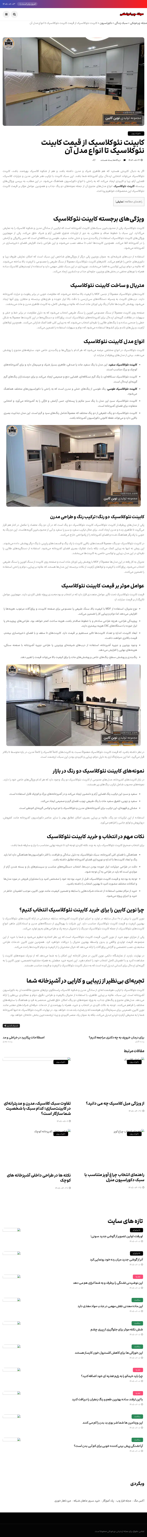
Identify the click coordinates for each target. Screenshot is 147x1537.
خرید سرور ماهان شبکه (87, 1501)
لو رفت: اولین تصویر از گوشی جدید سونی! (117, 1236)
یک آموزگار (108, 1501)
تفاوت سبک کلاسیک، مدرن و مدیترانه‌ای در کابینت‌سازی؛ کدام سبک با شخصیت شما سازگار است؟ (37, 1109)
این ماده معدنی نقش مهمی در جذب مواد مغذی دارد (110, 1306)
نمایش (119, 201)
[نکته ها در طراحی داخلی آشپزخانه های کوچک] (37, 1148)
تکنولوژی (136, 1230)
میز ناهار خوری (62, 1501)
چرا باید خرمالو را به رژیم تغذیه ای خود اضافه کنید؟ (112, 1376)
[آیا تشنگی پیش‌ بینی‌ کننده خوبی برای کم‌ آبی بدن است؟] (12, 1447)
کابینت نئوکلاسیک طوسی (122, 389)
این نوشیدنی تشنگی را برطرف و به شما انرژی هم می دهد (108, 1283)
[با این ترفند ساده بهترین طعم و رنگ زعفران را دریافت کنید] (12, 1400)
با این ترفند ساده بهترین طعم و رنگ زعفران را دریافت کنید (107, 1399)
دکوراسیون (106, 23)
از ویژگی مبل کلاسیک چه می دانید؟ (115, 1103)
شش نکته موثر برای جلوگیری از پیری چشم (117, 1329)
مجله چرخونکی (138, 23)
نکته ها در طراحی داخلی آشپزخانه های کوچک (39, 1178)
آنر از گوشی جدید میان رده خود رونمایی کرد (116, 1259)
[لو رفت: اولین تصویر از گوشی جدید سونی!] (12, 1237)
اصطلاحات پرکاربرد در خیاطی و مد (23, 1039)
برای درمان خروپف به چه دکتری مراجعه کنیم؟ (116, 1039)
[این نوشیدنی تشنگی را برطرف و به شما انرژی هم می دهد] (12, 1284)
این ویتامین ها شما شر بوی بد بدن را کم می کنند (112, 1422)
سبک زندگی (121, 23)
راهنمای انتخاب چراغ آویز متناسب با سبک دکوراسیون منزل (114, 1177)
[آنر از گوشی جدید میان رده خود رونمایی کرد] (12, 1260)
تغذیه (138, 1276)
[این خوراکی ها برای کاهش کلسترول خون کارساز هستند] (12, 1353)
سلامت (137, 1299)
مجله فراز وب (123, 1501)
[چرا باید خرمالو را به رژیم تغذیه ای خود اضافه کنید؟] (12, 1377)
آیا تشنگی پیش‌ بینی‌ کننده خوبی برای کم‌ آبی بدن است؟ (108, 1446)
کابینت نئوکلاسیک (124, 186)
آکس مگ (139, 1501)
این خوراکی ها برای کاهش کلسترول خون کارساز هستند (109, 1352)
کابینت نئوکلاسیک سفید (123, 365)
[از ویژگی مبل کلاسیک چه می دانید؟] (110, 1076)
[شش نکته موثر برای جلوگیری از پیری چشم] (12, 1330)
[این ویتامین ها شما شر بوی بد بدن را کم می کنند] (12, 1423)
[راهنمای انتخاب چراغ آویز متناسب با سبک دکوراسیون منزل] (110, 1148)
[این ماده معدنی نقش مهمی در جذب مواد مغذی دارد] (12, 1307)
